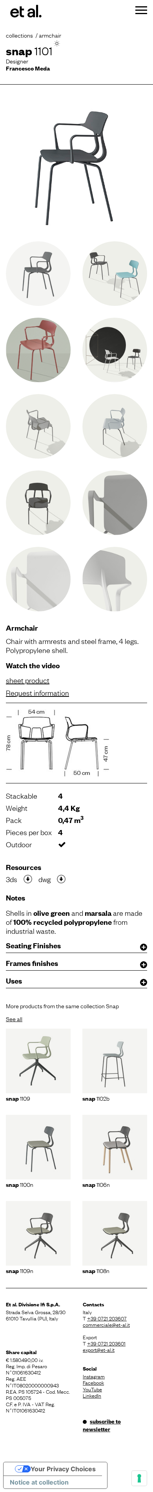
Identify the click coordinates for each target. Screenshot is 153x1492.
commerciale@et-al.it (106, 1324)
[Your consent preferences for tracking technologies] (139, 1478)
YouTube (92, 1389)
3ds (11, 879)
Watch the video (33, 665)
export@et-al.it (99, 1349)
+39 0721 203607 (107, 1318)
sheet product (27, 680)
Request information (37, 692)
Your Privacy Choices (63, 1469)
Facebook (93, 1382)
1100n (19, 1184)
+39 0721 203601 (106, 1343)
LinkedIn (92, 1395)
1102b (95, 1098)
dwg (44, 879)
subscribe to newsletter (102, 1425)
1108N (95, 1270)
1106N (96, 1184)
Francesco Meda (28, 68)
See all (14, 1018)
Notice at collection (39, 1482)
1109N (19, 1270)
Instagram (94, 1376)
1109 (18, 1098)
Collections (19, 35)
